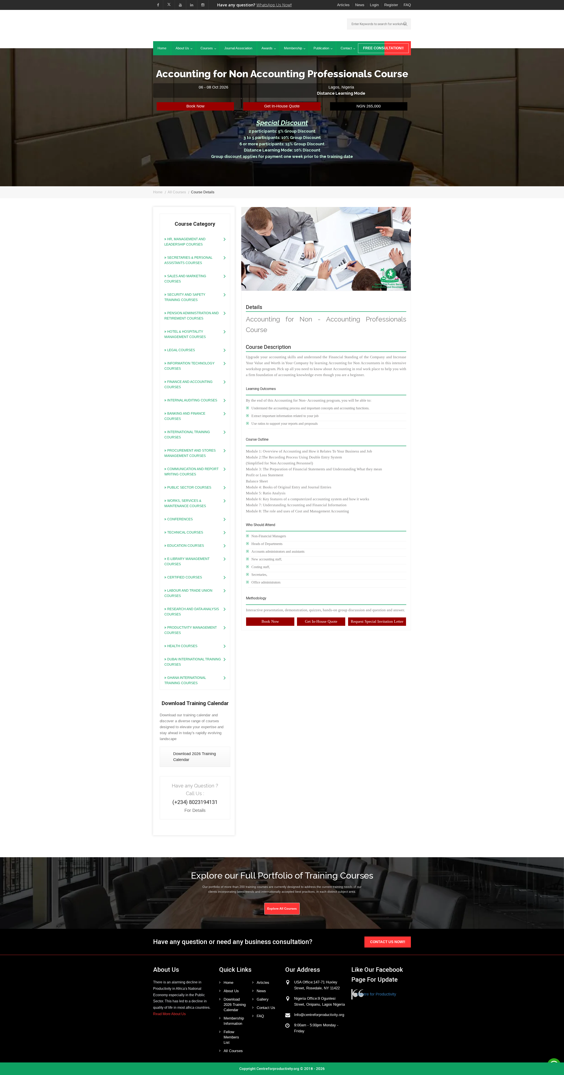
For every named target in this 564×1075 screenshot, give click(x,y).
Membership (293, 48)
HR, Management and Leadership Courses (185, 241)
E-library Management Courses (187, 561)
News (359, 5)
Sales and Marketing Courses (185, 278)
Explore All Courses (282, 908)
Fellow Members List (231, 1037)
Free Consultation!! (383, 48)
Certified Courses (184, 577)
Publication (321, 48)
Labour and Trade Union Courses (188, 593)
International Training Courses (187, 434)
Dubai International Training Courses (192, 661)
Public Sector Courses (188, 487)
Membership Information (234, 1021)
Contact (346, 48)
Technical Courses (184, 532)
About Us (182, 48)
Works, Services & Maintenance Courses (185, 503)
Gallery (263, 999)
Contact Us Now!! (387, 942)
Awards (267, 48)
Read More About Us (169, 1014)
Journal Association (238, 48)
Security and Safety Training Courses (184, 297)
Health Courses (181, 646)
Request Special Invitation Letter (377, 621)
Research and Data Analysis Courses (191, 611)
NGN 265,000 (368, 106)
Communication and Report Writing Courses (191, 471)
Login (374, 5)
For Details (195, 810)
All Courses (177, 192)
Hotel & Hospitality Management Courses (185, 334)
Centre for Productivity (376, 994)
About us (231, 991)
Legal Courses (180, 350)
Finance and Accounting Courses (188, 384)
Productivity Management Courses (190, 630)
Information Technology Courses (189, 365)
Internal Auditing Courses (191, 400)
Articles (343, 5)
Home (162, 48)
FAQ (407, 5)
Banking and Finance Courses (184, 416)
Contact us (266, 1008)
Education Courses (185, 545)
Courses (206, 48)
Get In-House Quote (282, 106)
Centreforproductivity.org (277, 1068)
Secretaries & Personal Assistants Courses (188, 260)
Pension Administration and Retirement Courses (191, 315)
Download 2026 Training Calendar (194, 757)
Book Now (195, 106)
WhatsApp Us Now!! (274, 4)
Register (391, 5)
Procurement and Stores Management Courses (190, 453)
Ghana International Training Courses (185, 680)
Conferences (179, 519)
